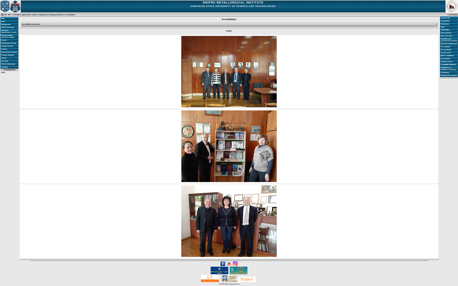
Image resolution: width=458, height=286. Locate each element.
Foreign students (7, 55)
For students (445, 47)
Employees (445, 24)
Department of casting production (51, 15)
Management (6, 24)
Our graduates (446, 50)
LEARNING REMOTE (448, 65)
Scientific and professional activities (449, 40)
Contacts (4, 67)
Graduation (445, 72)
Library (4, 58)
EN (9, 15)
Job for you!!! (446, 53)
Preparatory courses (8, 43)
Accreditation (70, 15)
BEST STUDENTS (447, 56)
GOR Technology (7, 27)
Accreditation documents (31, 24)
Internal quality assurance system (8, 36)
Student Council (7, 46)
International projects (9, 52)
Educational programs (449, 75)
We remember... (447, 33)
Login (3, 72)
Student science (447, 62)
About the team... (447, 36)
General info (445, 18)
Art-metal (4, 61)
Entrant (4, 40)
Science (4, 49)
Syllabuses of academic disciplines (449, 68)
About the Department (449, 44)
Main (3, 18)
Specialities (445, 21)
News (3, 21)
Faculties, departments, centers (25, 15)
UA (6, 15)
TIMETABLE (445, 30)
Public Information (8, 64)
